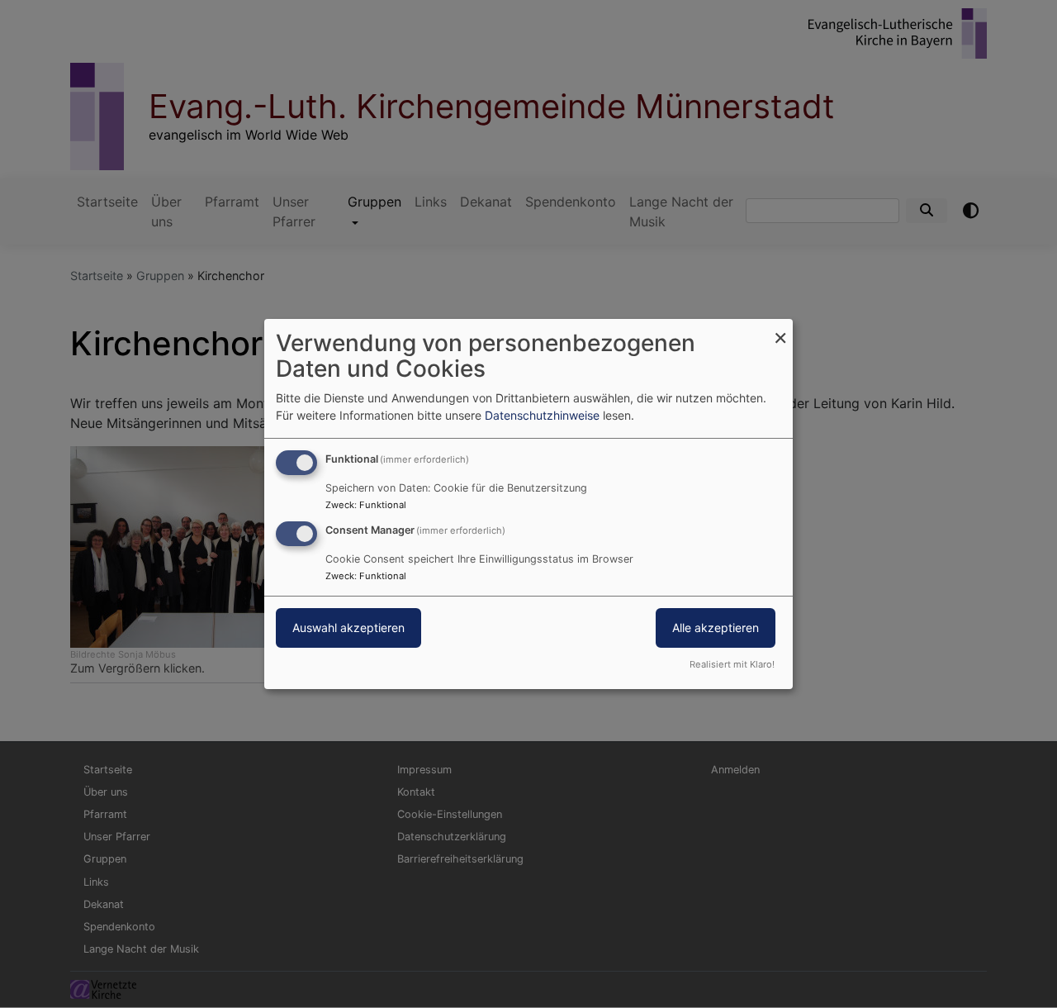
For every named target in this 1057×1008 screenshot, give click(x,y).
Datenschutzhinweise (542, 415)
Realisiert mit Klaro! (732, 664)
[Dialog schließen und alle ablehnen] (780, 329)
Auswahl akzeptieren (348, 627)
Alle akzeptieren (715, 627)
